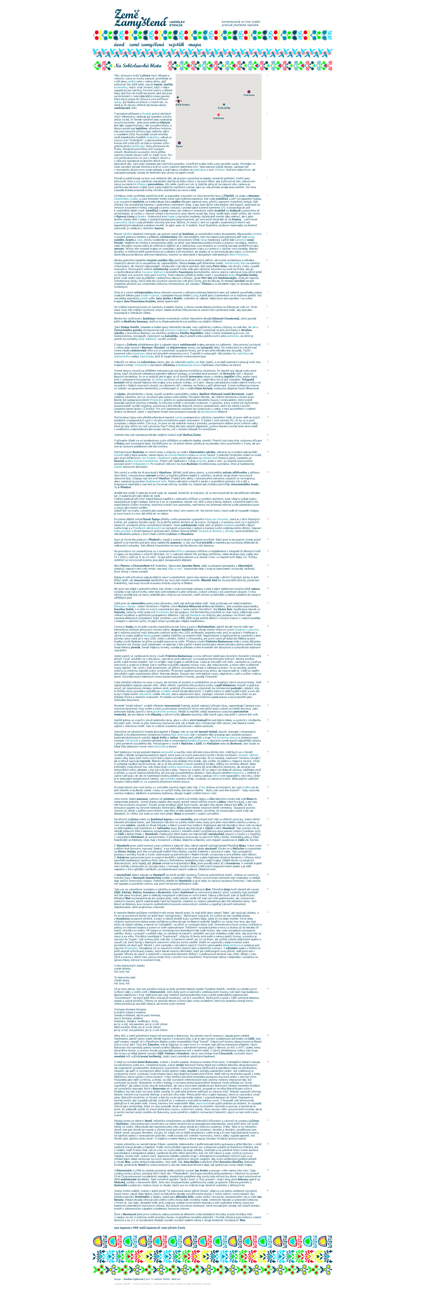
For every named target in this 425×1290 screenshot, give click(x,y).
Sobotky (119, 612)
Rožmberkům (206, 626)
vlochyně (211, 848)
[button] (219, 115)
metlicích (138, 201)
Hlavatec (253, 195)
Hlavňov (164, 478)
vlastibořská (216, 834)
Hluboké (119, 1182)
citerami (151, 475)
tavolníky (186, 819)
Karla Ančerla (203, 388)
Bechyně (139, 877)
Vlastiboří (159, 874)
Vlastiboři (228, 828)
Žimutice (153, 1044)
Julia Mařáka (191, 1161)
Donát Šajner (151, 519)
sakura (255, 588)
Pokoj (120, 443)
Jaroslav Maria (191, 565)
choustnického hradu (244, 484)
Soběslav (188, 233)
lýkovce (186, 714)
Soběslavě (187, 892)
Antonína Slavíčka (231, 1161)
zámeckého (138, 603)
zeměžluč (222, 198)
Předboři (154, 539)
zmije (164, 210)
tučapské (207, 347)
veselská (119, 1056)
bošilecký (155, 1056)
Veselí (148, 1120)
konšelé (240, 280)
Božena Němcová (189, 606)
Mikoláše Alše (185, 1196)
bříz (240, 804)
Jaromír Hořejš (207, 731)
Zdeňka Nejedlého (191, 333)
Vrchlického (142, 1196)
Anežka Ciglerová (133, 1279)
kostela (152, 260)
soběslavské (122, 107)
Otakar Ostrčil (130, 327)
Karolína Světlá (124, 609)
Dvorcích (229, 373)
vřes (212, 798)
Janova (159, 228)
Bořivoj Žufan (192, 434)
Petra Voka (220, 266)
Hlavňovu (165, 472)
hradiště (220, 210)
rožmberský (160, 269)
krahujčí (202, 720)
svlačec (131, 825)
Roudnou (187, 533)
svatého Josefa (124, 239)
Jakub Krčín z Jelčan (164, 737)
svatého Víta (165, 260)
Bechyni (147, 347)
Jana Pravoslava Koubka (139, 301)
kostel (144, 1056)
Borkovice (164, 892)
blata (227, 889)
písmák (135, 647)
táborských (245, 565)
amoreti (119, 248)
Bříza (180, 807)
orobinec (169, 798)
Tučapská (248, 379)
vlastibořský (153, 877)
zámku (121, 394)
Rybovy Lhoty (125, 216)
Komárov (149, 892)
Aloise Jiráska (127, 851)
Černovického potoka (128, 330)
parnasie (142, 798)
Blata (250, 798)
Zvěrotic (132, 344)
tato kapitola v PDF (126, 1227)
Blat (193, 863)
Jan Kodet (201, 1170)
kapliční (229, 376)
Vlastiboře (151, 834)
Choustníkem (141, 565)
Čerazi (175, 731)
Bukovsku (159, 1088)
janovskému (156, 184)
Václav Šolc (225, 609)
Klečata (170, 1053)
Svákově (235, 210)
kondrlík (207, 542)
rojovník (145, 760)
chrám (180, 1064)
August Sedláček (182, 629)
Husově (119, 460)
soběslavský (189, 525)
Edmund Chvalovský (225, 318)
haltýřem (141, 128)
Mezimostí (129, 1214)
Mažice (137, 892)
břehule (165, 122)
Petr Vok (206, 277)
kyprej (158, 84)
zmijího (176, 201)
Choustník (226, 1053)
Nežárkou (122, 1123)
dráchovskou (178, 347)
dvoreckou (196, 376)
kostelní (119, 382)
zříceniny (169, 365)
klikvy (222, 801)
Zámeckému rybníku (202, 452)
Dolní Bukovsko (148, 1062)
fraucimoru (186, 272)
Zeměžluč (152, 210)
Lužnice (145, 75)
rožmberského (143, 292)
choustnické (142, 580)
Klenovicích (157, 991)
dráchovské (138, 350)
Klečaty (126, 892)
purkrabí (236, 688)
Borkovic (236, 743)
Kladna (236, 219)
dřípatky (156, 714)
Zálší (199, 743)
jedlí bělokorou (226, 685)
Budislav (138, 452)
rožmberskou (168, 236)
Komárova (233, 863)
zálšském (232, 948)
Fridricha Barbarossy (219, 641)
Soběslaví (157, 819)
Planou (125, 565)
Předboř (126, 487)
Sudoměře (120, 1185)
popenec (176, 542)
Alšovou (243, 1179)
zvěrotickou (148, 362)
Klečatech (137, 836)
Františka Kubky (247, 274)
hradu (192, 263)
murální (192, 1070)
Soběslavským (227, 277)
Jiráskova (123, 857)
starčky (168, 84)
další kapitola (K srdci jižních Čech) (162, 1227)
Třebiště (228, 195)
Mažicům (187, 743)
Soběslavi (149, 318)
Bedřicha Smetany (136, 321)
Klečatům (213, 743)
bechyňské (124, 874)
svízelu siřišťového (235, 472)
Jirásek (156, 863)
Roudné (159, 347)
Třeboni (206, 283)
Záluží (209, 828)
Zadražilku (171, 335)
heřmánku (163, 828)
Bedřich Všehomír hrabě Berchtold (221, 394)
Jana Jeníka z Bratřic (169, 298)
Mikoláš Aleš (209, 580)
